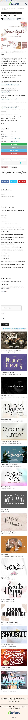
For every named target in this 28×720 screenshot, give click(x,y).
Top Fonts (17, 708)
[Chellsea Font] (14, 567)
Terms (1, 706)
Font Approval (24, 706)
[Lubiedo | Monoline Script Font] (14, 454)
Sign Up (8, 0)
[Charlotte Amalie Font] (14, 385)
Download (14, 144)
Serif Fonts (9, 352)
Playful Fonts (19, 374)
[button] (26, 4)
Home (3, 8)
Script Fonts (16, 8)
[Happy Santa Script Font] (14, 589)
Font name (7, 221)
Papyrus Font (7, 252)
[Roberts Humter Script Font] (14, 522)
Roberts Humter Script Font (8, 532)
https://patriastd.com (6, 92)
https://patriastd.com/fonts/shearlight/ (10, 84)
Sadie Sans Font (5, 509)
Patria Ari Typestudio (15, 138)
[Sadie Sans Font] (14, 499)
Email (2, 318)
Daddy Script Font (6, 419)
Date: (3, 131)
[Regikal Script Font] (14, 477)
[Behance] (13, 717)
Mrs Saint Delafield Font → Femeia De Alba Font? (15, 261)
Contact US (11, 708)
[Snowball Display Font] (14, 634)
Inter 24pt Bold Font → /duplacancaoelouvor (14, 234)
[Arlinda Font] (14, 544)
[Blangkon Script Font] (14, 657)
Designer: (4, 138)
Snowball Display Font (7, 644)
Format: (4, 134)
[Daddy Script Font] (14, 409)
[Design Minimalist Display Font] (14, 612)
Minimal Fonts (13, 397)
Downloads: (5, 136)
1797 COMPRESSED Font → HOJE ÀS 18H (12, 226)
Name (3, 313)
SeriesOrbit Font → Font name (11, 224)
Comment (4, 291)
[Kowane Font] (14, 680)
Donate (15, 153)
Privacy (6, 706)
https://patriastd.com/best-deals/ (9, 107)
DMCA (10, 706)
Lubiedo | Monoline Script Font (9, 464)
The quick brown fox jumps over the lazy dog (14, 172)
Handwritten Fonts (5, 12)
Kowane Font (4, 690)
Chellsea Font (5, 577)
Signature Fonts (18, 12)
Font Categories (9, 8)
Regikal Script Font (6, 487)
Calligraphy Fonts (5, 421)
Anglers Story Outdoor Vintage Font (11, 350)
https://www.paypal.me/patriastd (9, 99)
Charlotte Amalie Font (7, 395)
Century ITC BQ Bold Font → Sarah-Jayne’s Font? (14, 264)
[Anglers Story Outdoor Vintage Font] (14, 340)
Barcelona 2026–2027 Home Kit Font (16, 267)
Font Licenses (16, 706)
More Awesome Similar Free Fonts (14, 329)
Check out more (14, 147)
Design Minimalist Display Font (9, 622)
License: (4, 141)
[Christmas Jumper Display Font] (14, 432)
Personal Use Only (15, 141)
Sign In (2, 0)
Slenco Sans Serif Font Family (8, 196)
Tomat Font (6, 258)
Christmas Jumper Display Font (9, 441)
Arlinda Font (4, 554)
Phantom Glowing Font (7, 372)
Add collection (14, 150)
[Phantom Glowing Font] (14, 362)
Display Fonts (4, 374)
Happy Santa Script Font (7, 599)
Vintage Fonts (15, 352)
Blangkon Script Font (7, 667)
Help (5, 215)
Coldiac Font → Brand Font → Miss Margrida (14, 247)
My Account (14, 0)
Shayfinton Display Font (6, 190)
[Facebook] (15, 717)
